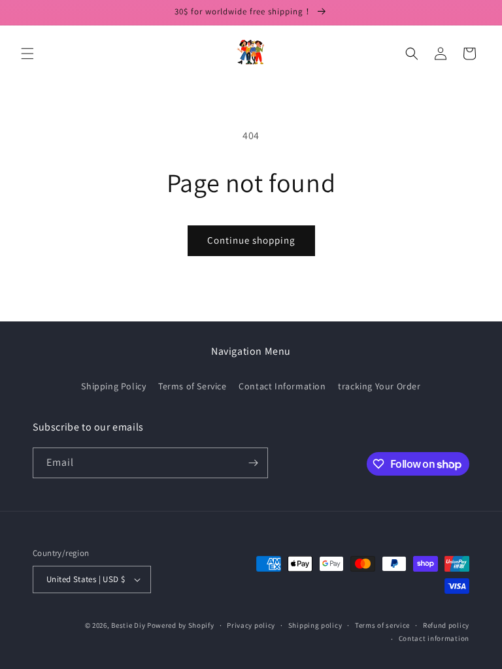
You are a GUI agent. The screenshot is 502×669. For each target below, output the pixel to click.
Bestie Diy (128, 625)
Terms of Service (192, 386)
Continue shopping (251, 240)
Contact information (434, 638)
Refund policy (446, 625)
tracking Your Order (379, 386)
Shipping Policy (113, 386)
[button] (27, 53)
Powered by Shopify (180, 625)
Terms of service (382, 625)
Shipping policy (315, 625)
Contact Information (282, 386)
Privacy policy (251, 625)
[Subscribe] (253, 463)
